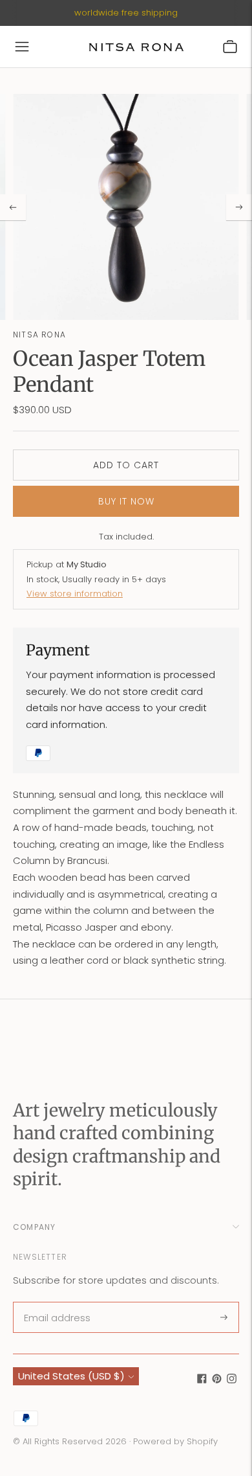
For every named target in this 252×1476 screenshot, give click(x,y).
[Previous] (13, 207)
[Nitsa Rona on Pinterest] (217, 1380)
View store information (74, 593)
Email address (56, 1303)
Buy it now (126, 501)
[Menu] (22, 46)
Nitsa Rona (39, 334)
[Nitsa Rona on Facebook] (202, 1380)
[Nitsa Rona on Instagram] (231, 1380)
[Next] (239, 207)
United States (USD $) (71, 1376)
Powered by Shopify (175, 1441)
